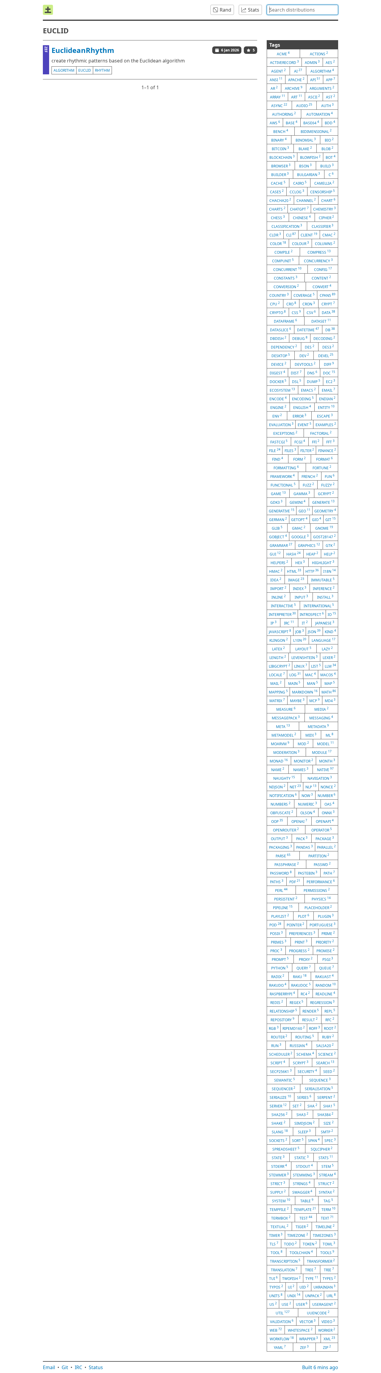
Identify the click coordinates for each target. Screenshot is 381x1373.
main (294, 683)
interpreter (282, 614)
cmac (328, 235)
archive (293, 88)
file (274, 450)
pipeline (283, 907)
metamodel (283, 735)
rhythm (102, 70)
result (310, 1019)
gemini (297, 502)
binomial (306, 140)
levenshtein (304, 657)
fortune (322, 467)
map (329, 683)
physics (321, 899)
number (326, 795)
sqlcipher (321, 1149)
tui (273, 1278)
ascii (314, 97)
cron (308, 304)
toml (329, 1244)
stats (325, 1157)
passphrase (286, 864)
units (275, 1295)
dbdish (278, 338)
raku (300, 976)
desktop (280, 355)
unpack (313, 1295)
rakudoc (301, 985)
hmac (275, 571)
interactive (283, 605)
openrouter (286, 830)
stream (327, 1175)
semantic (284, 1080)
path (329, 873)
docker (278, 381)
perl (281, 890)
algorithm (64, 70)
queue (326, 968)
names (300, 769)
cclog (297, 191)
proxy (306, 959)
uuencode (318, 1313)
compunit (283, 260)
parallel (326, 847)
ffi (315, 442)
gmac (298, 528)
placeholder (318, 907)
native (325, 769)
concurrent (287, 269)
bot (330, 157)
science (327, 1054)
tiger (302, 1226)
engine (278, 407)
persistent (285, 899)
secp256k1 (281, 1071)
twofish (291, 1278)
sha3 (302, 1114)
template (305, 1209)
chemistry (324, 209)
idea (275, 580)
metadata (318, 726)
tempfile (279, 1209)
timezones (324, 1235)
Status (96, 1367)
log (295, 674)
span (314, 1140)
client (309, 235)
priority (325, 942)
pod (275, 925)
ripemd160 (293, 1028)
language (323, 640)
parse (283, 856)
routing (304, 1037)
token (310, 1244)
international (319, 605)
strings (301, 1183)
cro (291, 304)
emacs (308, 390)
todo (290, 1244)
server (278, 1106)
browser (281, 166)
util (283, 1313)
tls (274, 1244)
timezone (297, 1235)
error (299, 416)
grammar (281, 545)
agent (278, 71)
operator (321, 830)
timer (275, 1235)
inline (278, 597)
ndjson (277, 787)
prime (328, 933)
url (331, 1295)
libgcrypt (279, 666)
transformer (321, 1261)
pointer (295, 925)
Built (320, 1367)
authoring (284, 114)
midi (310, 735)
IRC (78, 1367)
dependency (284, 347)
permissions (317, 890)
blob (327, 148)
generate (323, 502)
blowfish (310, 157)
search (325, 1063)
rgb (274, 1028)
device (278, 364)
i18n (329, 571)
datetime (308, 329)
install (325, 597)
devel (325, 355)
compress (319, 252)
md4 (330, 700)
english (302, 407)
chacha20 (280, 200)
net (295, 787)
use (286, 1304)
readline (325, 994)
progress (299, 950)
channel (306, 200)
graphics (309, 545)
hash (293, 554)
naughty (284, 778)
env (277, 416)
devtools (305, 364)
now (307, 795)
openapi (325, 821)
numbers (281, 804)
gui (275, 554)
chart (328, 200)
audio (304, 105)
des (309, 347)
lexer (329, 657)
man (312, 683)
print (301, 942)
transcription (285, 1261)
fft (330, 442)
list (316, 666)
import (278, 588)
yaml (280, 1347)
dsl (296, 381)
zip (327, 1347)
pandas (304, 847)
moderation (286, 752)
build (327, 166)
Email (49, 1367)
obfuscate (281, 812)
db (330, 329)
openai (299, 821)
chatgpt (299, 209)
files (290, 450)
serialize (280, 1097)
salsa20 (325, 1045)
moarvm (280, 743)
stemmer (279, 1175)
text (327, 1218)
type (311, 1278)
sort (298, 1140)
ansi (276, 79)
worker (326, 1330)
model (325, 743)
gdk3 (276, 502)
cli (291, 235)
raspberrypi (282, 994)
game (278, 493)
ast (330, 97)
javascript (280, 631)
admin (312, 62)
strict (278, 1183)
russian (298, 1045)
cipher (326, 217)
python (279, 968)
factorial (321, 433)
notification (283, 795)
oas (329, 804)
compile (283, 252)
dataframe (285, 321)
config (323, 269)
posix (276, 933)
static (301, 1157)
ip (274, 623)
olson (307, 812)
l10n (299, 640)
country (279, 295)
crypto (278, 312)
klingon (278, 640)
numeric (307, 804)
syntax (327, 1192)
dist (296, 373)
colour (300, 243)
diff (329, 364)
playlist (280, 916)
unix (293, 1295)
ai (298, 71)
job (299, 631)
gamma (301, 493)
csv (311, 312)
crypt (328, 304)
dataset (321, 321)
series (304, 1097)
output (279, 838)
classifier (322, 226)
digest (277, 373)
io (332, 614)
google (300, 536)
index (299, 588)
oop (277, 821)
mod (303, 743)
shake (278, 1123)
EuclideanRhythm (82, 50)
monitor (303, 761)
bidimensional (316, 131)
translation (284, 1269)
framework (282, 476)
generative (281, 511)
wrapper (308, 1338)
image (296, 580)
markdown (305, 692)
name (277, 769)
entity (326, 407)
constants (285, 278)
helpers (279, 562)
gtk (330, 545)
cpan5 (327, 295)
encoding (303, 398)
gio (316, 519)
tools (327, 1252)
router (279, 1037)
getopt (299, 519)
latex (278, 649)
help (329, 554)
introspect (312, 614)
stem (327, 1166)
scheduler (280, 1054)
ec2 (330, 381)
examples (326, 424)
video (328, 1321)
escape (325, 416)
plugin (326, 916)
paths (276, 881)
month (327, 761)
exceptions (285, 433)
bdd (330, 122)
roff (314, 1028)
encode (278, 398)
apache (296, 79)
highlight (323, 562)
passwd (322, 864)
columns (325, 243)
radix (277, 976)
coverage (304, 295)
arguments (322, 88)
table (306, 1200)
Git (65, 1367)
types (329, 1278)
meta (283, 726)
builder (280, 174)
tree (310, 1269)
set (297, 1106)
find (277, 459)
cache (278, 183)
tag (328, 1200)
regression (322, 1002)
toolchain (301, 1252)
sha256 (279, 1114)
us (273, 1304)
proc (276, 950)
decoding (324, 338)
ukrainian (324, 1287)
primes (278, 942)
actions (319, 54)
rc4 (305, 994)
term (328, 1209)
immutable (323, 580)
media (321, 709)
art (296, 97)
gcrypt (326, 493)
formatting (286, 467)
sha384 (325, 1114)
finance (327, 450)
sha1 (329, 1106)
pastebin (307, 873)
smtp (327, 1132)
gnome (324, 528)
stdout (304, 1166)
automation (319, 114)
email (328, 390)
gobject (278, 536)
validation (281, 1321)
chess (278, 217)
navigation (319, 778)
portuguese (322, 925)
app (330, 79)
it (305, 623)
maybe (297, 700)
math (328, 692)
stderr (279, 1166)
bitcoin (280, 148)
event (304, 424)
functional (283, 485)
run (276, 1045)
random (326, 985)
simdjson (304, 1123)
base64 (311, 122)
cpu (275, 304)
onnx (328, 812)
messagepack (286, 718)
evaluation (281, 424)
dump (313, 381)
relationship (283, 1011)
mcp (314, 700)
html (294, 571)
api (315, 79)
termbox (281, 1218)
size (329, 1123)
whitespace (300, 1330)
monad (279, 761)
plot (303, 916)
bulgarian (308, 174)
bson (305, 166)
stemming (304, 1175)
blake (305, 148)
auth (327, 105)
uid (304, 1287)
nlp (310, 787)
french (310, 476)
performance (321, 881)
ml (329, 735)
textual (279, 1226)
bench (280, 131)
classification (286, 226)
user (301, 1304)
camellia (324, 183)
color (278, 243)
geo (304, 511)
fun (330, 476)
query (303, 968)
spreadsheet (285, 1149)
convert (322, 286)
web (276, 1330)
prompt (280, 959)
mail (276, 683)
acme (283, 54)
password (281, 873)
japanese (324, 623)
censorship (322, 191)
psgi (327, 959)
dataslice (280, 329)
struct (326, 1183)
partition (318, 856)
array (277, 97)
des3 (328, 347)
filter (307, 450)
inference (324, 588)
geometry (325, 511)
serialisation (319, 1088)
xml (329, 1338)
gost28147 (324, 536)
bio (329, 140)
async (279, 105)
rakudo (277, 985)
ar (274, 88)
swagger (302, 1192)
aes (330, 62)
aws (275, 122)
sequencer (283, 1088)
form (299, 459)
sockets (278, 1140)
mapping (278, 692)
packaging (280, 847)
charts (277, 209)
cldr (275, 235)
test (305, 1218)
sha (312, 1106)
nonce (328, 787)
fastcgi (279, 442)
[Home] (48, 10)
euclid (84, 70)
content (321, 278)
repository (282, 1019)
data (328, 312)
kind (330, 631)
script (278, 1063)
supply (278, 1192)
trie (329, 1269)
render (310, 1011)
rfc (329, 1019)
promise (325, 950)
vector (307, 1321)
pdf (294, 881)
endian (327, 398)
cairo (300, 183)
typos (276, 1287)
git (330, 519)
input (301, 597)
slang (280, 1132)
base (291, 122)
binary (279, 140)
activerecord (284, 62)
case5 (277, 191)
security (307, 1071)
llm (330, 666)
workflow (282, 1338)
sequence (320, 1080)
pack (301, 838)
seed (329, 1071)
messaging (321, 718)
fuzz (308, 485)
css (296, 312)
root (330, 1028)
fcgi (299, 442)
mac (310, 674)
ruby (328, 1037)
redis (276, 1002)
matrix (277, 700)
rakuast (324, 976)
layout (303, 649)
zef (304, 1347)
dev (304, 355)
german (278, 519)
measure (286, 709)
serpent (326, 1097)
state (278, 1157)
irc (289, 623)
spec (330, 1140)
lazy (327, 649)
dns (312, 373)
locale (277, 674)
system (281, 1200)
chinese (302, 217)
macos (328, 674)
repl (329, 1011)
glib (277, 528)
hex (300, 562)
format (324, 459)
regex (296, 1002)
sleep (304, 1132)
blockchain (282, 157)
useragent (324, 1304)
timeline (325, 1226)
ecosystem (282, 390)
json (314, 631)
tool (276, 1252)
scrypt (300, 1063)
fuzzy (328, 485)
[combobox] (302, 10)
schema (305, 1054)
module (322, 752)
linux (300, 666)
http (312, 571)
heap (312, 554)
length (277, 657)
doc (329, 373)
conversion (286, 286)
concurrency (318, 260)
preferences (302, 933)
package (325, 838)
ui (291, 1287)
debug (299, 338)
